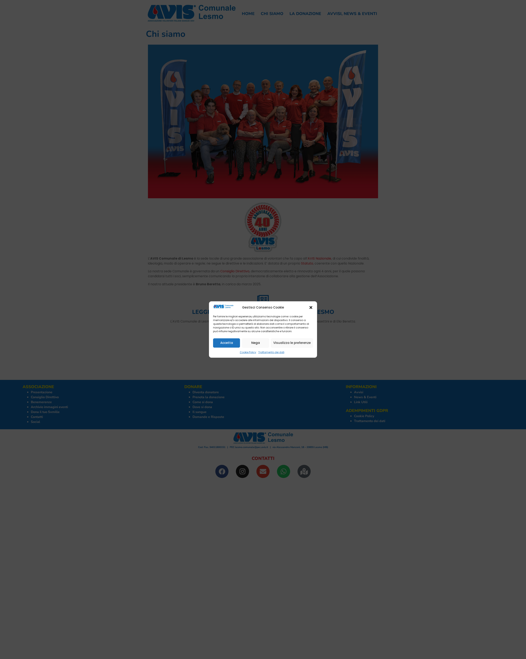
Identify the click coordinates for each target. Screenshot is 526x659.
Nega (255, 343)
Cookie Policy (248, 352)
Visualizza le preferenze (292, 343)
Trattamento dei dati (271, 352)
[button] (311, 307)
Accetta (226, 343)
